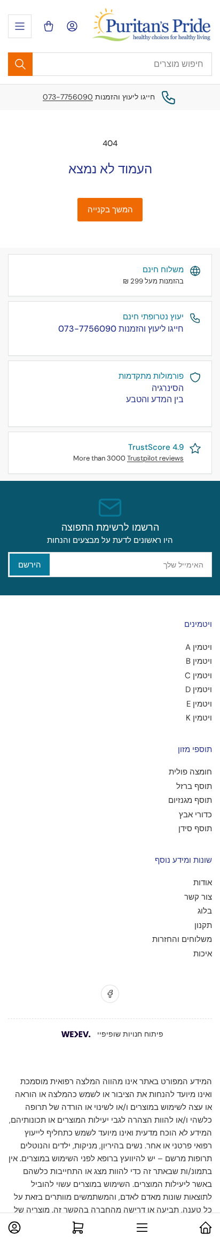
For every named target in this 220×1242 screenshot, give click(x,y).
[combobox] (110, 64)
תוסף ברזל (194, 786)
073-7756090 (68, 97)
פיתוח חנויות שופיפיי (130, 1034)
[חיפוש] (20, 64)
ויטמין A (198, 647)
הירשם (29, 564)
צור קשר (198, 897)
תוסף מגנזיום (190, 800)
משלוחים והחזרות (182, 939)
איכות (202, 953)
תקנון (203, 925)
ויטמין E (199, 704)
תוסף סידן (195, 828)
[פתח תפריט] (20, 26)
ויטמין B (199, 661)
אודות (202, 882)
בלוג (205, 911)
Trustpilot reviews (155, 458)
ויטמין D (198, 689)
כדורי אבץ (195, 814)
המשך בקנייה (110, 209)
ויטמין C (198, 675)
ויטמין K (199, 717)
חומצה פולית (190, 771)
